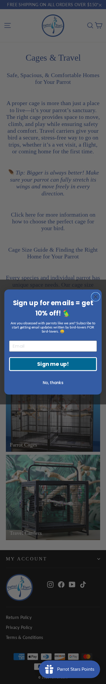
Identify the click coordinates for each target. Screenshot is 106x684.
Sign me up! (53, 364)
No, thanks (53, 382)
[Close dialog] (96, 297)
